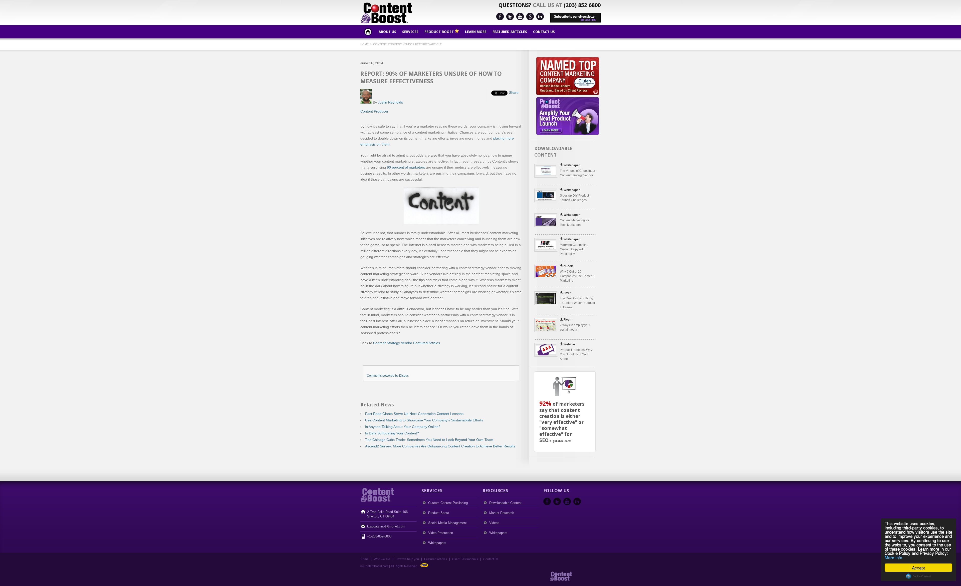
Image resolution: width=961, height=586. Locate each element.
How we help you (407, 559)
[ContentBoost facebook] (500, 16)
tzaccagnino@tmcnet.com (386, 526)
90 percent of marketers (406, 167)
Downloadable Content (505, 503)
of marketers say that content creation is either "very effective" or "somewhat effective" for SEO (562, 422)
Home (368, 31)
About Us (387, 32)
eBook (568, 266)
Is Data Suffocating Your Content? (392, 433)
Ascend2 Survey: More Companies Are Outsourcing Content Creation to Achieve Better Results (440, 446)
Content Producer (374, 111)
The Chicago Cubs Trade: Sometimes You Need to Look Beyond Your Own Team (429, 440)
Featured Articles (510, 32)
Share (514, 93)
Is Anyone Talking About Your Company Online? (402, 427)
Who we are (382, 559)
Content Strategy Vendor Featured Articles (406, 343)
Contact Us (544, 32)
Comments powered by (388, 375)
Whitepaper (572, 165)
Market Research (501, 513)
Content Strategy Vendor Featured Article (407, 44)
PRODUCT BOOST (439, 32)
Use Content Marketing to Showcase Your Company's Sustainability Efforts (424, 420)
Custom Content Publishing (448, 503)
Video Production (440, 533)
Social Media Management (447, 523)
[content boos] (563, 580)
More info (893, 557)
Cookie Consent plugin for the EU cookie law (918, 576)
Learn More (476, 32)
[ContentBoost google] (530, 16)
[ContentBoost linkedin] (540, 16)
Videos (494, 523)
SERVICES (410, 32)
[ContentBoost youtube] (520, 16)
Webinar (569, 344)
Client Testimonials (465, 559)
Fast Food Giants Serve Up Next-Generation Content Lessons (414, 414)
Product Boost (438, 513)
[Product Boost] (588, 580)
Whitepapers (437, 543)
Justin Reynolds (390, 102)
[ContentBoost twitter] (510, 16)
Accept (918, 567)
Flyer (567, 293)
